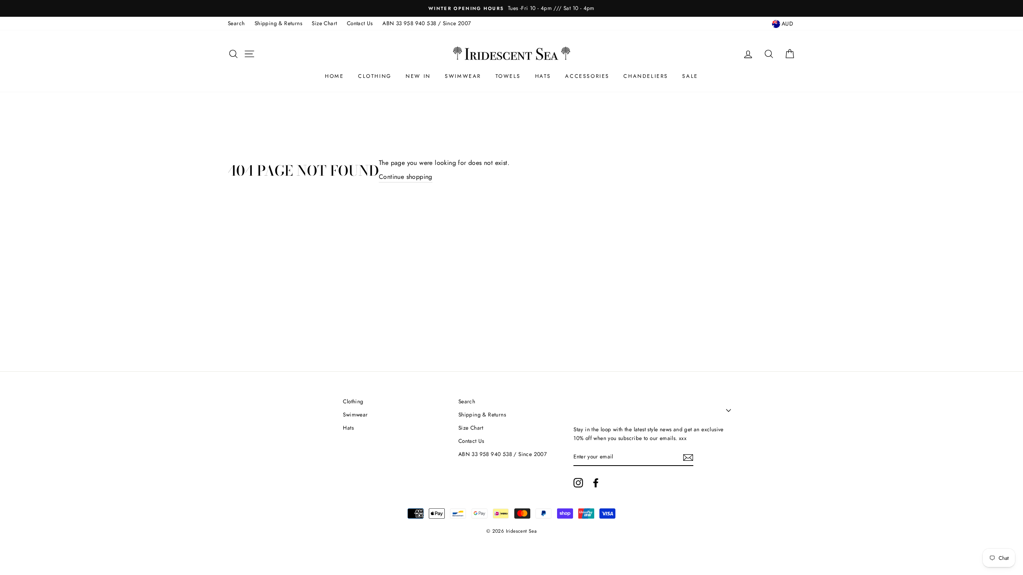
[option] (511, 8)
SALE (690, 76)
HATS (543, 76)
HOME (334, 76)
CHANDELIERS (645, 76)
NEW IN (418, 76)
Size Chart (324, 23)
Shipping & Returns (278, 23)
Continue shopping (405, 176)
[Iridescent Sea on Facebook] (596, 483)
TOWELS (508, 76)
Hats (348, 428)
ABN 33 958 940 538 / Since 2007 (426, 23)
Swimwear (355, 414)
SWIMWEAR (463, 76)
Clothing (353, 401)
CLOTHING (375, 76)
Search (236, 23)
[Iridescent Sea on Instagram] (578, 483)
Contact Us (360, 23)
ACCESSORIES (587, 76)
